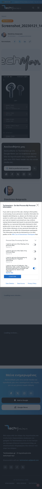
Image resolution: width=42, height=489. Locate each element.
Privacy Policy (32, 283)
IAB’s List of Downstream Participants (23, 234)
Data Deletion (10, 283)
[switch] (34, 245)
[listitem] (21, 240)
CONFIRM (12, 276)
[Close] (38, 206)
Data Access (21, 283)
